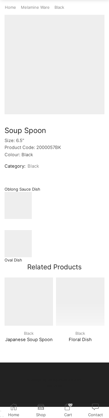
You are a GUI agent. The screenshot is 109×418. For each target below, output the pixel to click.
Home (10, 7)
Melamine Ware (35, 7)
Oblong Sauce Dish (22, 189)
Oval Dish (13, 260)
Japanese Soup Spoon (29, 339)
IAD (60, 386)
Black (59, 7)
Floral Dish (80, 339)
